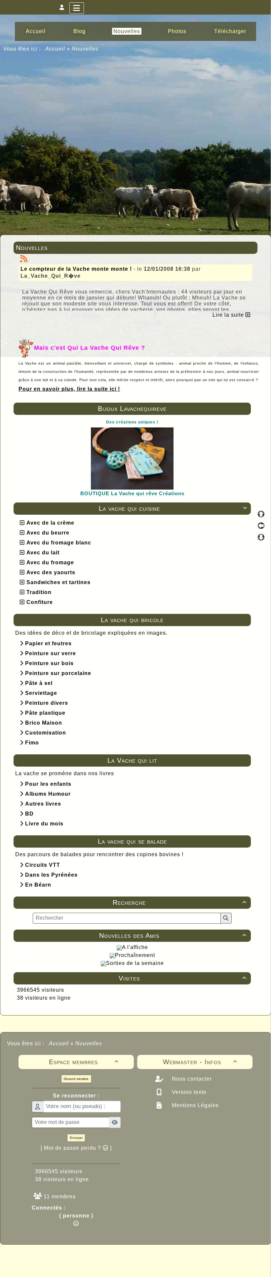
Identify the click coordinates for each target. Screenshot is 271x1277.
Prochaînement (135, 955)
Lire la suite (229, 315)
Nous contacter (191, 1079)
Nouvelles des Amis (173, 935)
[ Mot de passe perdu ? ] (76, 1148)
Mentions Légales (194, 1105)
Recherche (180, 902)
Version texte (188, 1092)
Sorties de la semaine (135, 963)
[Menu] (76, 8)
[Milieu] (261, 525)
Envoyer (76, 1137)
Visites (183, 978)
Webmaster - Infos (200, 1061)
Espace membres (84, 1061)
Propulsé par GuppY (83, 1257)
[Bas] (261, 537)
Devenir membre (76, 1079)
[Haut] (261, 514)
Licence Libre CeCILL (166, 1264)
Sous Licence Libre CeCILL (177, 1257)
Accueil (55, 49)
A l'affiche (135, 947)
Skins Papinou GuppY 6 (108, 1264)
